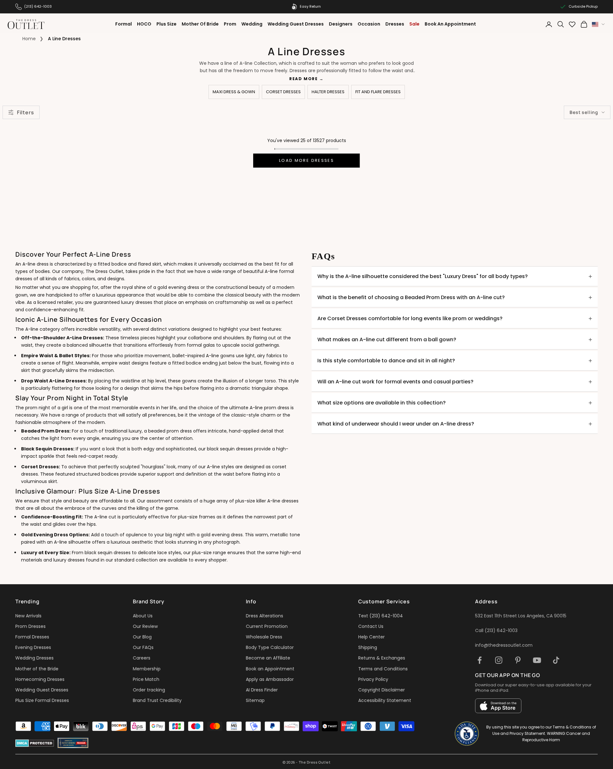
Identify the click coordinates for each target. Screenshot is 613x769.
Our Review (145, 626)
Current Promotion (267, 626)
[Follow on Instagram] (498, 660)
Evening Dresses (33, 647)
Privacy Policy (373, 679)
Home (29, 38)
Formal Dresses (32, 637)
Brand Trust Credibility (157, 700)
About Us (143, 616)
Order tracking (149, 690)
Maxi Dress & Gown (234, 92)
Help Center (371, 637)
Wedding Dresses (34, 658)
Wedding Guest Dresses (296, 24)
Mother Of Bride (200, 24)
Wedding (251, 24)
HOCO (144, 24)
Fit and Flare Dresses (378, 92)
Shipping (367, 647)
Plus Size (166, 24)
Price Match (146, 679)
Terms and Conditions (383, 669)
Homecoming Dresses (39, 679)
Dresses (394, 24)
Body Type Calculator (270, 647)
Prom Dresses (30, 626)
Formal (123, 24)
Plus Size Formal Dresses (42, 700)
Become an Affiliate (268, 658)
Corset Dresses (283, 92)
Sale (414, 24)
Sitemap (255, 700)
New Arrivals (28, 616)
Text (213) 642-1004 (380, 616)
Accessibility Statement (384, 700)
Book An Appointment (450, 24)
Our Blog (142, 637)
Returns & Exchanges (381, 658)
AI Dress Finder (262, 690)
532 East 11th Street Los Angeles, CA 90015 (520, 616)
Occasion (369, 24)
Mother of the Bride (36, 669)
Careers (141, 658)
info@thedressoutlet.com (504, 645)
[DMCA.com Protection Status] (34, 743)
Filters (25, 112)
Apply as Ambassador (270, 679)
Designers (340, 24)
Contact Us (370, 626)
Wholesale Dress (264, 637)
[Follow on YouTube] (537, 660)
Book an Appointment (270, 669)
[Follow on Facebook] (479, 660)
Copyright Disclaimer (381, 690)
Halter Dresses (328, 92)
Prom (230, 24)
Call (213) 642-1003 (496, 630)
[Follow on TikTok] (556, 660)
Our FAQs (143, 647)
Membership (147, 669)
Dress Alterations (264, 616)
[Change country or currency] (598, 24)
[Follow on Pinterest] (517, 660)
